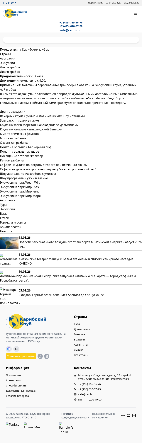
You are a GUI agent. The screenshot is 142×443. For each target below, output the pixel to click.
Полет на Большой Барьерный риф (25, 147)
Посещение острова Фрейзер (21, 156)
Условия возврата (17, 396)
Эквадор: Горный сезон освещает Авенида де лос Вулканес (61, 295)
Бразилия (80, 339)
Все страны (81, 355)
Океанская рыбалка (14, 143)
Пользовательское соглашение (103, 415)
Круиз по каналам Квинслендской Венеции (31, 129)
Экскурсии (7, 209)
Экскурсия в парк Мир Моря (20, 196)
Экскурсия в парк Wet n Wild (20, 182)
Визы (3, 214)
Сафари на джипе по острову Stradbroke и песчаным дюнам (43, 165)
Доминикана (82, 329)
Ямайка (78, 350)
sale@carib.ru (70, 30)
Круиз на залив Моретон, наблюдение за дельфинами (39, 125)
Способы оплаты (16, 385)
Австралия (7, 200)
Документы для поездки (21, 390)
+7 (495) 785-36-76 (71, 22)
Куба (77, 324)
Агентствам (13, 380)
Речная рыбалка (12, 160)
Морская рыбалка (13, 138)
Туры (3, 205)
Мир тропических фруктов (19, 134)
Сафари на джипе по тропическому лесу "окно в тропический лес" (48, 169)
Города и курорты (13, 222)
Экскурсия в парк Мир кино (20, 191)
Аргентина (81, 344)
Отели (4, 218)
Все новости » (10, 303)
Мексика (79, 334)
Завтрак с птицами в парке (19, 120)
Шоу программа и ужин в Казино (24, 178)
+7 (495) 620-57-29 (71, 26)
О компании (13, 375)
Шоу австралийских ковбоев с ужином (28, 174)
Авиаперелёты (10, 227)
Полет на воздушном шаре (19, 151)
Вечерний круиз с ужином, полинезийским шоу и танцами (42, 116)
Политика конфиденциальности (75, 415)
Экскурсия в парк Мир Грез (19, 187)
